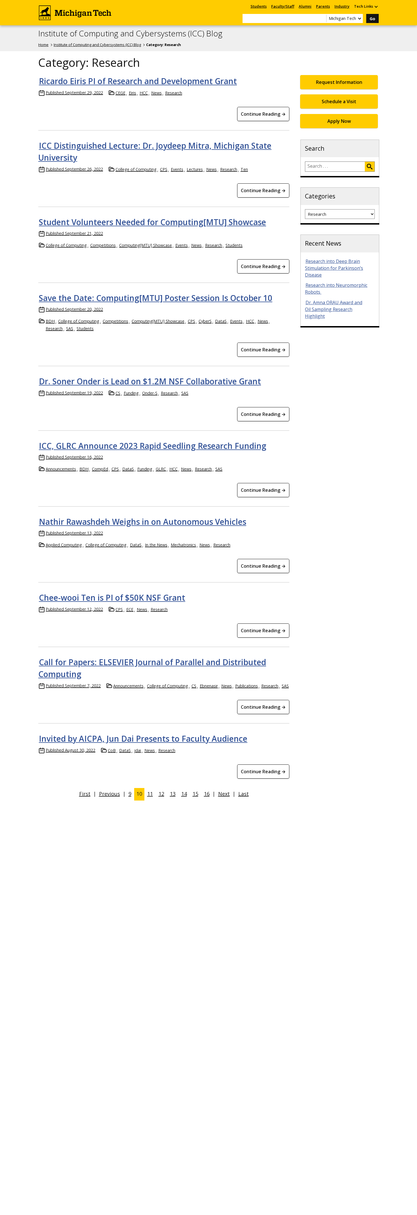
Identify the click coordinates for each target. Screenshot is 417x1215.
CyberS (205, 321)
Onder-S (149, 393)
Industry (341, 6)
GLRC (161, 469)
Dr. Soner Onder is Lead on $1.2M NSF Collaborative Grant (150, 381)
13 (173, 793)
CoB (112, 750)
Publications (246, 686)
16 (207, 793)
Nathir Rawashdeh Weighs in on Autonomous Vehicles (142, 521)
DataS (221, 321)
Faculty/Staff (282, 6)
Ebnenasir (209, 686)
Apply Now (339, 121)
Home (43, 44)
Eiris (132, 93)
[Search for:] (335, 166)
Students (258, 6)
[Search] (369, 166)
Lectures (195, 169)
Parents (323, 6)
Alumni (305, 6)
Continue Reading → (263, 114)
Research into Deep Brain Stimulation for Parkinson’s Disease (334, 268)
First (84, 793)
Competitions (103, 245)
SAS (69, 328)
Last (243, 793)
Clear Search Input (322, 18)
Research (173, 93)
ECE (129, 609)
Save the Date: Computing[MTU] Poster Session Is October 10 (155, 298)
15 (195, 793)
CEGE (120, 93)
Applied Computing (64, 545)
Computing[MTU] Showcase (145, 245)
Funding (131, 393)
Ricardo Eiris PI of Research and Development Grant (138, 81)
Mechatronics (183, 545)
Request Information (339, 82)
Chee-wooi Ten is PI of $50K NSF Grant (112, 597)
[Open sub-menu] (376, 6)
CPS (163, 169)
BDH (50, 321)
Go (372, 18)
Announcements (61, 469)
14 (184, 793)
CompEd (100, 469)
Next (224, 793)
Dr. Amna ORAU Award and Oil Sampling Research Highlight (333, 309)
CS (117, 393)
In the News (156, 545)
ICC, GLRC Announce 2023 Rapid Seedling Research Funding (152, 445)
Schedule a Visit (339, 101)
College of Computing (136, 169)
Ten (244, 169)
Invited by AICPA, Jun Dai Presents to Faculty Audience (143, 738)
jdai (137, 750)
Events (177, 169)
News (156, 93)
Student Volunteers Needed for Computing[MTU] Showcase (152, 222)
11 (150, 793)
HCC (144, 93)
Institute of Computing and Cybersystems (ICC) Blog (130, 33)
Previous (109, 793)
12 (161, 793)
